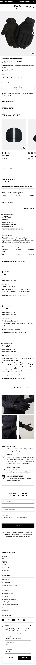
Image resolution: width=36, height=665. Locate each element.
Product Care (5, 570)
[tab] (29, 209)
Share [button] (24, 261)
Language (9, 649)
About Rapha (5, 579)
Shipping (4, 561)
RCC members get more (15, 476)
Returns (4, 564)
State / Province (11, 642)
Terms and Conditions (10, 534)
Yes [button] (16, 261)
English (7, 625)
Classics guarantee (13, 467)
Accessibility (5, 610)
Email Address (7, 501)
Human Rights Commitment (10, 604)
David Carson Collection (27, 2)
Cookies (4, 607)
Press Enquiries (6, 588)
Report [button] (20, 261)
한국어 (11, 625)
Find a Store (5, 556)
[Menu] (2, 7)
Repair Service (6, 567)
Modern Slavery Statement (9, 599)
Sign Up (18, 525)
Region (9, 636)
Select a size (18, 88)
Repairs (9, 455)
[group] (18, 179)
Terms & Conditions (7, 593)
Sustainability (5, 596)
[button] (8, 387)
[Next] (11, 168)
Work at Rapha (6, 582)
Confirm (24, 658)
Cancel (11, 658)
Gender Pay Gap (6, 602)
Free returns (11, 446)
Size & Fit (6, 82)
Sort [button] (3, 202)
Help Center (5, 559)
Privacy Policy (10, 536)
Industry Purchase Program (9, 585)
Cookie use (26, 536)
